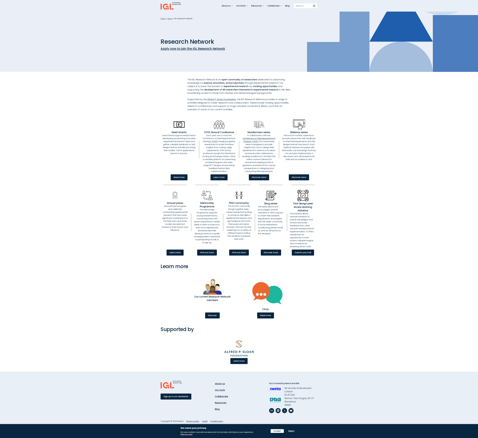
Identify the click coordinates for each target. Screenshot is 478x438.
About (170, 19)
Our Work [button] (240, 5)
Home (163, 19)
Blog (287, 5)
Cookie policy (216, 421)
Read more (179, 177)
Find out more (207, 252)
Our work (220, 390)
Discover (212, 315)
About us (220, 383)
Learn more (219, 177)
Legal (204, 421)
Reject (291, 431)
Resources (220, 402)
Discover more (259, 177)
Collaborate (221, 396)
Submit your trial (303, 252)
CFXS (214, 141)
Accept (277, 431)
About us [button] (226, 5)
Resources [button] (256, 5)
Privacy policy (192, 421)
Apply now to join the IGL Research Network (193, 49)
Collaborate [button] (273, 5)
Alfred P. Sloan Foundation (221, 99)
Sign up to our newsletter (176, 396)
